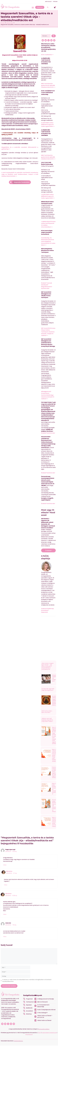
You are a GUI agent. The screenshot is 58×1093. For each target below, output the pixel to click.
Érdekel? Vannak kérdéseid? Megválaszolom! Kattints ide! (46, 285)
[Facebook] (43, 40)
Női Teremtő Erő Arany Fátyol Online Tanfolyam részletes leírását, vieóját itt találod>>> (48, 331)
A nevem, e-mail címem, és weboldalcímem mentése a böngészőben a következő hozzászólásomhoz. (26, 980)
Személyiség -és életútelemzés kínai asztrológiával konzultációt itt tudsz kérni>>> (48, 241)
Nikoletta (9, 871)
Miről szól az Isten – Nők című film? (47, 711)
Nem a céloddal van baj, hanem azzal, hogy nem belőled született (54, 755)
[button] (32, 7)
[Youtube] (45, 40)
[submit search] (53, 35)
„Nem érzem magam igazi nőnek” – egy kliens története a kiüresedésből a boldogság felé (48, 666)
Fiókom (55, 1)
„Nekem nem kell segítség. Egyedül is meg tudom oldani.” (47, 720)
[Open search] (47, 7)
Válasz (4, 865)
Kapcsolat (48, 1)
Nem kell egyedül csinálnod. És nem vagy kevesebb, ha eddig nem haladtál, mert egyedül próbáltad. (55, 735)
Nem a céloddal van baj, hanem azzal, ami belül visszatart (55, 822)
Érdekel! (48, 550)
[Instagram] (48, 40)
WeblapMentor (18, 1041)
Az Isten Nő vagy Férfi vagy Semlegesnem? (48, 689)
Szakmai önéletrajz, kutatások (47, 609)
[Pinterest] (51, 40)
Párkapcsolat (9, 23)
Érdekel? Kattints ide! (48, 433)
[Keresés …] (46, 36)
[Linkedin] (54, 40)
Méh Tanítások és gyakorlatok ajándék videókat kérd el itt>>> (48, 85)
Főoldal (2, 23)
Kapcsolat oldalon (44, 1029)
